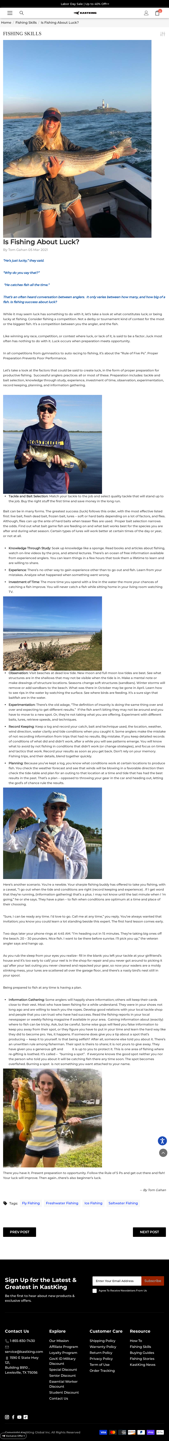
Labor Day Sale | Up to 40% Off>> (85, 4)
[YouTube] (19, 1416)
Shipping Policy (102, 1341)
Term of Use (100, 1365)
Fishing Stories (142, 1359)
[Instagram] (7, 1416)
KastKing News (142, 1365)
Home (6, 23)
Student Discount (64, 1392)
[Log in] (146, 13)
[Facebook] (13, 1416)
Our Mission (59, 1341)
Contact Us (58, 1398)
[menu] (9, 13)
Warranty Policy (103, 1347)
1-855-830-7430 (22, 1341)
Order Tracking (102, 1371)
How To (136, 1341)
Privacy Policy (101, 1359)
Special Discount (63, 1370)
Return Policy (101, 1353)
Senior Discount (62, 1376)
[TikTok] (25, 1416)
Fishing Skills (26, 23)
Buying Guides (142, 1353)
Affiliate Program (63, 1347)
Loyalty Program (63, 1353)
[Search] (21, 13)
